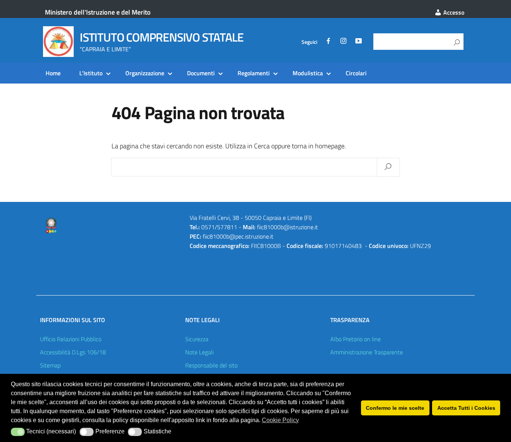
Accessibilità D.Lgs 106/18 (73, 352)
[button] (18, 432)
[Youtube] (358, 42)
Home (53, 73)
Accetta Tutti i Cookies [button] (466, 408)
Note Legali (199, 352)
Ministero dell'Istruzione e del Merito (98, 12)
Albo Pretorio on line (355, 338)
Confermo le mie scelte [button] (395, 408)
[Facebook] (328, 42)
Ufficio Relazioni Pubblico (70, 338)
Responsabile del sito (211, 365)
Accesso (453, 12)
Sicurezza (196, 338)
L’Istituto (90, 73)
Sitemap (50, 365)
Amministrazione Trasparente (366, 352)
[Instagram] (343, 42)
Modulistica (308, 73)
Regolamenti (254, 73)
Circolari (356, 73)
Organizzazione (144, 73)
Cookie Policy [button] (280, 420)
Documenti (201, 73)
